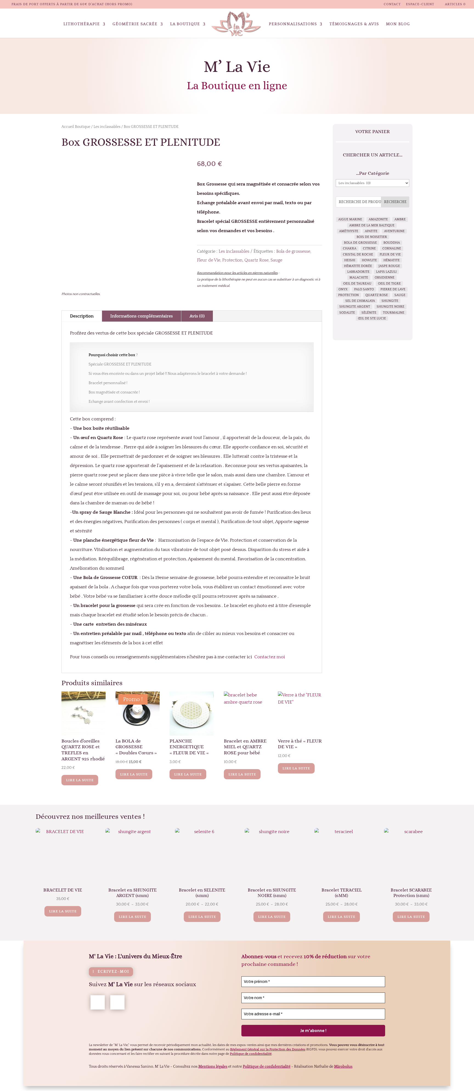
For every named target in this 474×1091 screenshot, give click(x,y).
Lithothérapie (81, 24)
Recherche (395, 202)
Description (82, 316)
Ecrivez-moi (113, 971)
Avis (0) (197, 316)
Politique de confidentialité (266, 1066)
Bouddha (391, 242)
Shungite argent (354, 306)
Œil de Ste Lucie (372, 318)
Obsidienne (384, 277)
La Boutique (185, 24)
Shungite (390, 301)
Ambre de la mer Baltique (371, 225)
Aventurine (394, 231)
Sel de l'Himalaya (360, 301)
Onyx (343, 289)
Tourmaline (393, 312)
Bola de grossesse (293, 251)
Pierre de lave (392, 289)
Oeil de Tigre (389, 283)
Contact (392, 4)
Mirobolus (343, 1066)
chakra (349, 248)
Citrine (369, 248)
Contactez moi (269, 656)
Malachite (358, 277)
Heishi (349, 260)
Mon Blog (398, 24)
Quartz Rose (256, 260)
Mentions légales (212, 1066)
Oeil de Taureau (357, 283)
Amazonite (378, 219)
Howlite (369, 260)
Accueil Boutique (75, 127)
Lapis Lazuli (386, 272)
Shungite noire (390, 306)
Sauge (276, 260)
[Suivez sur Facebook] (98, 1002)
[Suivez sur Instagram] (117, 1002)
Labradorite (358, 272)
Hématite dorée (358, 266)
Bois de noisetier (372, 237)
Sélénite (369, 312)
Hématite (391, 260)
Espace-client (420, 4)
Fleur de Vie (208, 260)
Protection (232, 260)
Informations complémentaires (141, 316)
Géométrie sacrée (134, 24)
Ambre (400, 219)
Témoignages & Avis (354, 24)
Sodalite (347, 312)
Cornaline (391, 248)
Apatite (371, 231)
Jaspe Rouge (389, 266)
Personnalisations (293, 24)
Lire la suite (80, 780)
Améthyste (348, 231)
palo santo (364, 289)
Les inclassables (107, 127)
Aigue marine (350, 219)
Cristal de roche (358, 254)
